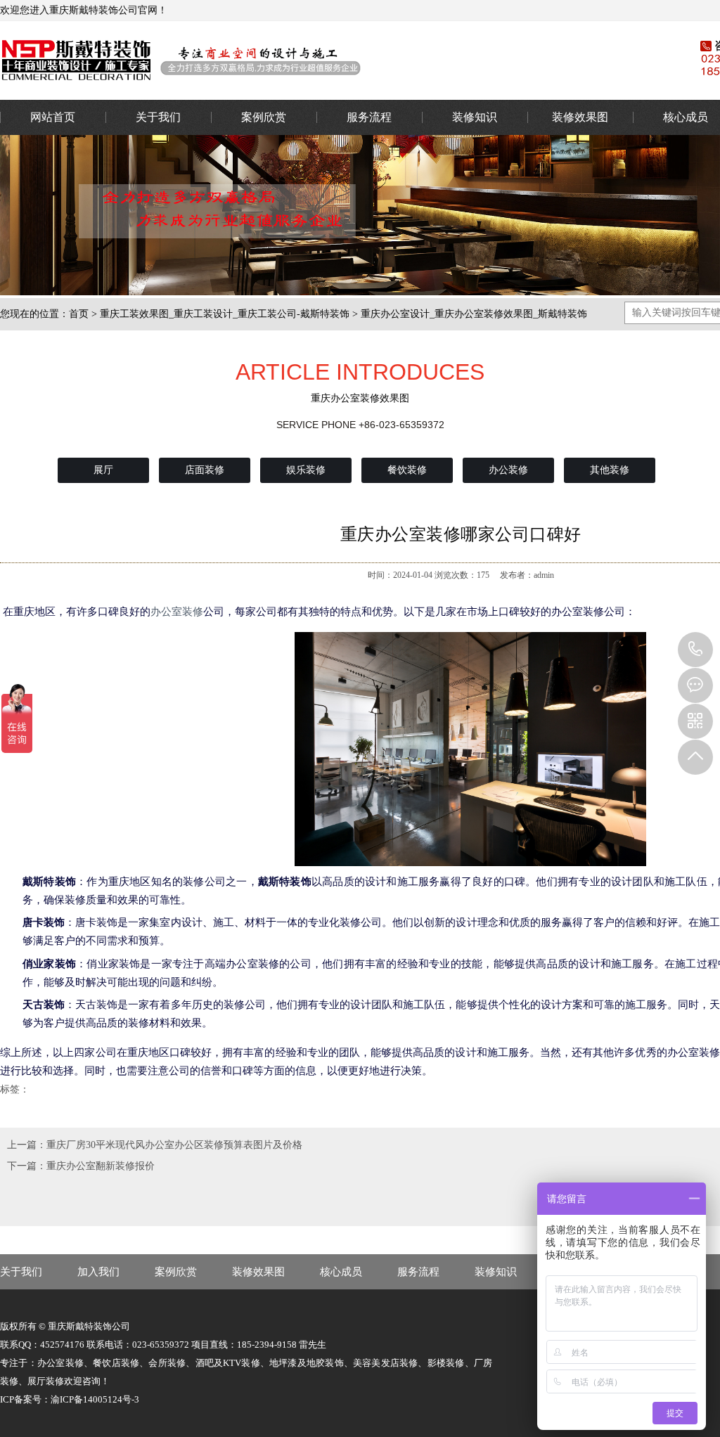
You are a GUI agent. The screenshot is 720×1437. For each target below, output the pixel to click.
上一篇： (26, 1145)
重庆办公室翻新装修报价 (100, 1166)
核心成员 (341, 1271)
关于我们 (158, 117)
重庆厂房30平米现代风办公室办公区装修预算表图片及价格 (174, 1145)
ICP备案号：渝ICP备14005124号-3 (69, 1399)
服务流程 (369, 117)
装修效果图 (580, 117)
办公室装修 (327, 60)
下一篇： (26, 1166)
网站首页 (52, 117)
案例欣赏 (263, 117)
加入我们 (98, 1271)
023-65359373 (695, 649)
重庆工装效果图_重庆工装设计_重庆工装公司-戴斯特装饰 (224, 314)
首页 (79, 314)
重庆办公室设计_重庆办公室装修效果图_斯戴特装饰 (474, 314)
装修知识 (474, 117)
